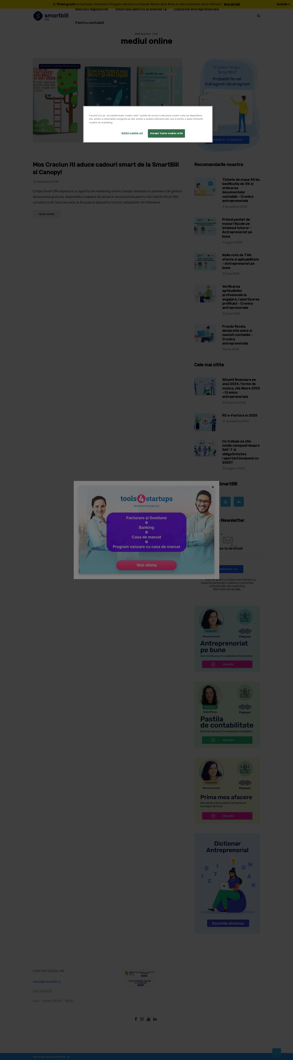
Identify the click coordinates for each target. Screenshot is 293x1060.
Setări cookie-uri (132, 133)
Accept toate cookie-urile (166, 133)
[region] (148, 124)
